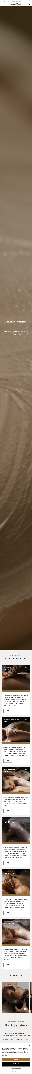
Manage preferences (16, 1068)
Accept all (16, 1059)
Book (7, 710)
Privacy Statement (16, 1071)
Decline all (16, 1064)
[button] (29, 1045)
